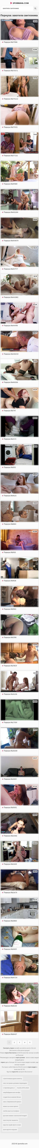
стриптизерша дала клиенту (12, 1078)
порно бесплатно (10, 1053)
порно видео (32, 1067)
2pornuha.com (20, 3)
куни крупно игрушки (10, 1129)
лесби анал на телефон (11, 1111)
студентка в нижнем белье (12, 1097)
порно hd (15, 1072)
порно (3, 1062)
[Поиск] (35, 8)
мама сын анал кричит (10, 1106)
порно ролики (20, 1057)
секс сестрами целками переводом (15, 1083)
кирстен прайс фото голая (12, 1125)
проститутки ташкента (10, 1120)
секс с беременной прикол (12, 1102)
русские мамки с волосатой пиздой (15, 1115)
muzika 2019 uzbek (23, 1088)
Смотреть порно (8, 1048)
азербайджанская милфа (11, 1092)
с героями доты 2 (9, 1088)
